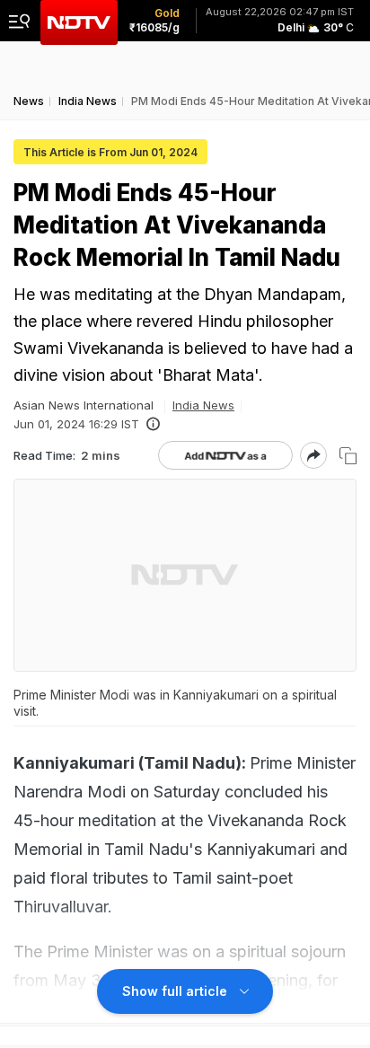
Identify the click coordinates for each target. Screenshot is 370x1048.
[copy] (348, 455)
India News (203, 405)
